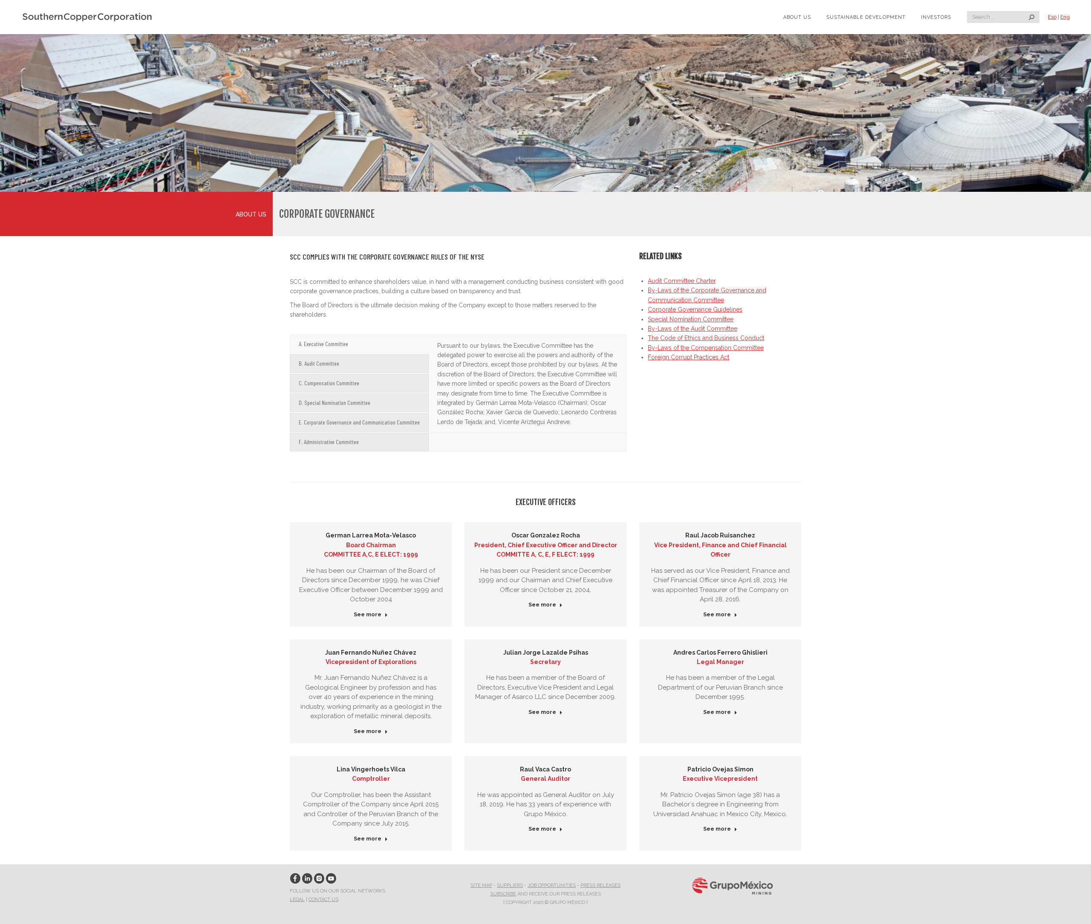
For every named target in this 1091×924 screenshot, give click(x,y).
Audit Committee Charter (682, 280)
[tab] (359, 344)
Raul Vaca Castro (545, 769)
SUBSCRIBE (503, 894)
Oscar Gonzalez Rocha (545, 535)
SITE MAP (481, 885)
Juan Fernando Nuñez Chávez (370, 652)
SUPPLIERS (510, 885)
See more (367, 614)
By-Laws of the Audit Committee (692, 328)
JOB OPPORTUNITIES (552, 885)
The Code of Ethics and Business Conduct (706, 338)
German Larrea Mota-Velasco (371, 535)
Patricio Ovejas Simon (720, 769)
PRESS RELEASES (600, 885)
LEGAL (297, 899)
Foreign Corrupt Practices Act (688, 357)
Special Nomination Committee (690, 319)
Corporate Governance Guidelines (695, 309)
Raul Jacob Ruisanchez (720, 535)
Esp (1052, 17)
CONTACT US (323, 899)
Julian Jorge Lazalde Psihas (545, 652)
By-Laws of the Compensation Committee (706, 347)
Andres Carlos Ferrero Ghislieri (720, 652)
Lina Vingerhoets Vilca (371, 769)
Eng (1065, 17)
